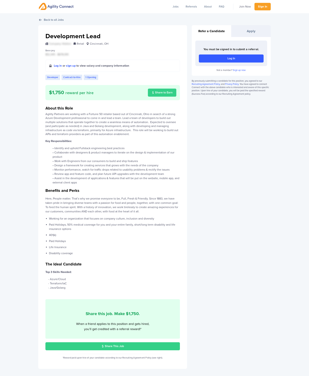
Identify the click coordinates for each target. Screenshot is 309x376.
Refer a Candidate (211, 31)
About (208, 6)
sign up (71, 66)
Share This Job (114, 346)
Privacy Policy (232, 84)
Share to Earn (164, 92)
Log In (231, 58)
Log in (58, 66)
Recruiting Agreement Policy (206, 84)
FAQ (221, 6)
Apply (251, 31)
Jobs (175, 6)
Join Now (245, 6)
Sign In (262, 6)
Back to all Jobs (54, 20)
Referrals (191, 6)
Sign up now (239, 70)
